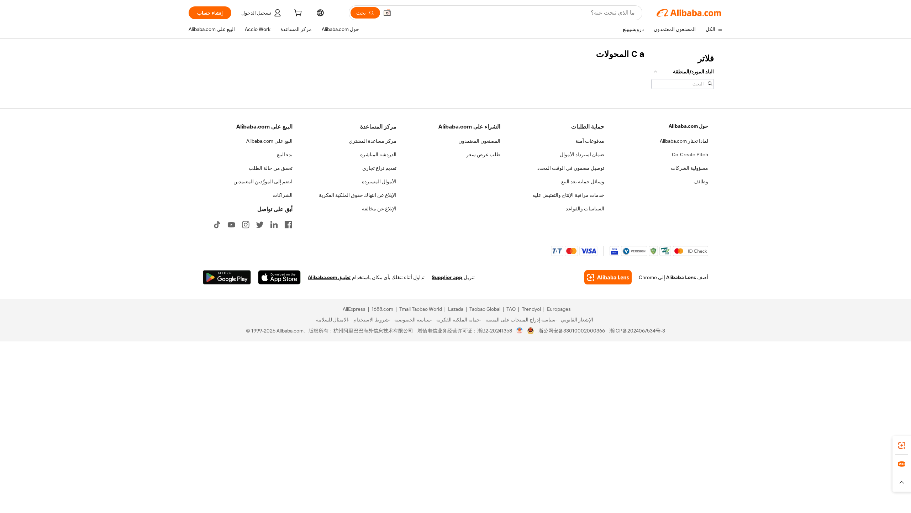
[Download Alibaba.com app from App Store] (279, 277)
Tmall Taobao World (420, 309)
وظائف (701, 181)
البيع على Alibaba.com (269, 141)
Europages (559, 309)
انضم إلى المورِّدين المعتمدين (263, 181)
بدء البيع (285, 154)
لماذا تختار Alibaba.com (684, 141)
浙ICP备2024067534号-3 (637, 331)
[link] (901, 445)
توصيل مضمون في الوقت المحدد (570, 168)
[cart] (297, 14)
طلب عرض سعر (483, 154)
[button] (387, 13)
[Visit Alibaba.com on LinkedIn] (274, 224)
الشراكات (283, 195)
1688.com (382, 309)
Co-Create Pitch (690, 154)
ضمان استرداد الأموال (582, 154)
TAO (511, 309)
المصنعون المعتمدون (479, 141)
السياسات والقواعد (585, 208)
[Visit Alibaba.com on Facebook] (288, 224)
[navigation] (682, 70)
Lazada (455, 309)
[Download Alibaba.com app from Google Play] (227, 277)
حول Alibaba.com (688, 126)
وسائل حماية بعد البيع (582, 181)
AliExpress (354, 309)
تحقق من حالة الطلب (271, 168)
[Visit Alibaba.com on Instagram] (245, 224)
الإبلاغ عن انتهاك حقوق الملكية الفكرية (357, 195)
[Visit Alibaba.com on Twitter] (260, 224)
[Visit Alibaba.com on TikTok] (217, 224)
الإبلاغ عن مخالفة (379, 208)
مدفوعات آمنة (589, 141)
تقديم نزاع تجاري (379, 168)
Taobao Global (484, 309)
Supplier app (447, 277)
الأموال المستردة (379, 181)
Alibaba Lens (681, 277)
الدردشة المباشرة (378, 154)
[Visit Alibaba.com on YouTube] (231, 224)
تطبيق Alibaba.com (329, 277)
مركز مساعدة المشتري (372, 141)
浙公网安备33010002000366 (571, 331)
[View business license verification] (519, 330)
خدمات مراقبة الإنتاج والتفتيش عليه (568, 195)
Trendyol (531, 309)
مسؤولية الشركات (689, 168)
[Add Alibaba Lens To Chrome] (608, 277)
